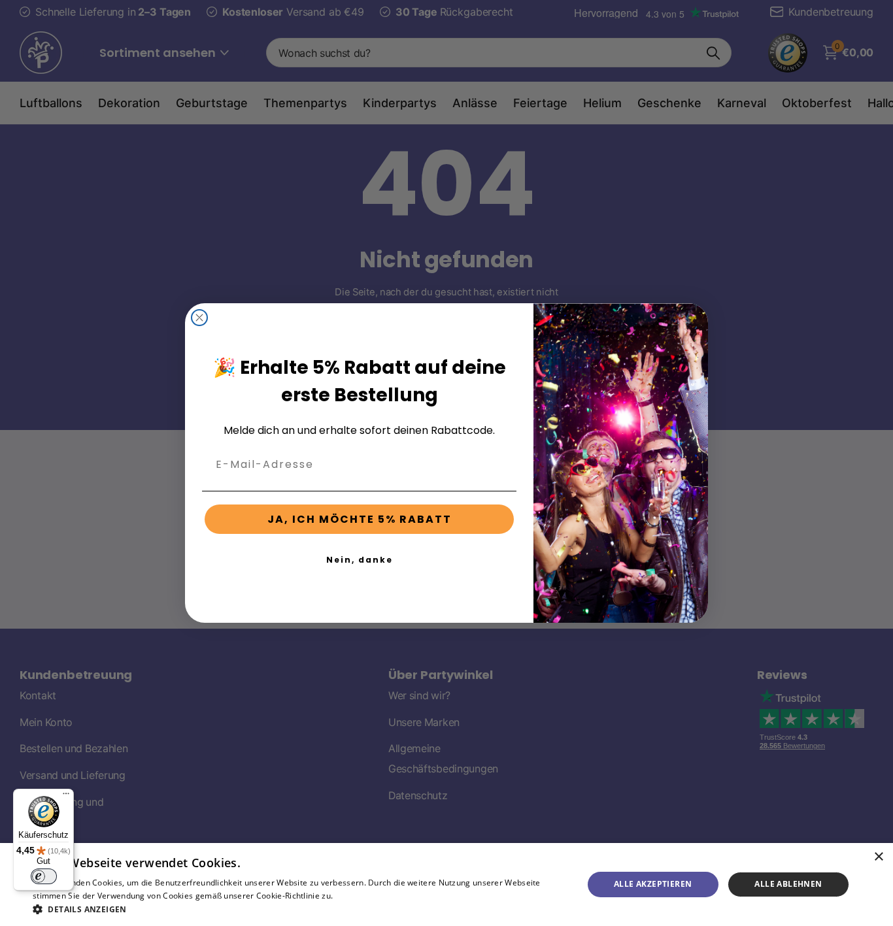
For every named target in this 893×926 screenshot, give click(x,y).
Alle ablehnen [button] (788, 883)
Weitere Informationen (378, 895)
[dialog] (446, 884)
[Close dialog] (199, 317)
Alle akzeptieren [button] (653, 883)
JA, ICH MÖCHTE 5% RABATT (359, 519)
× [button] (878, 857)
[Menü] (66, 796)
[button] (299, 909)
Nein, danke (359, 559)
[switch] (44, 876)
